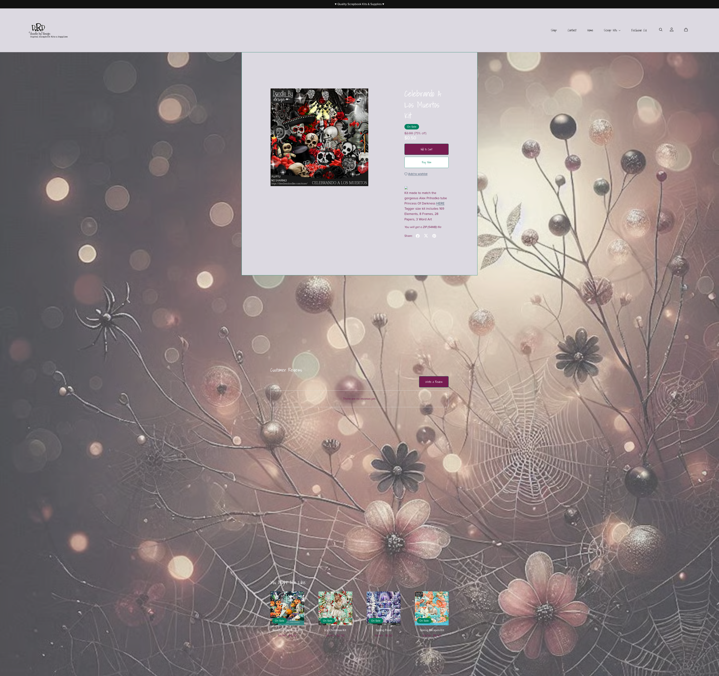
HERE (440, 203)
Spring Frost (384, 630)
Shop (554, 30)
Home (590, 30)
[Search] (660, 29)
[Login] (671, 29)
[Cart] (687, 30)
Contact (572, 30)
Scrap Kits (611, 30)
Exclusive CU (639, 30)
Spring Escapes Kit (432, 630)
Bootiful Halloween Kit (287, 630)
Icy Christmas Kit (335, 630)
